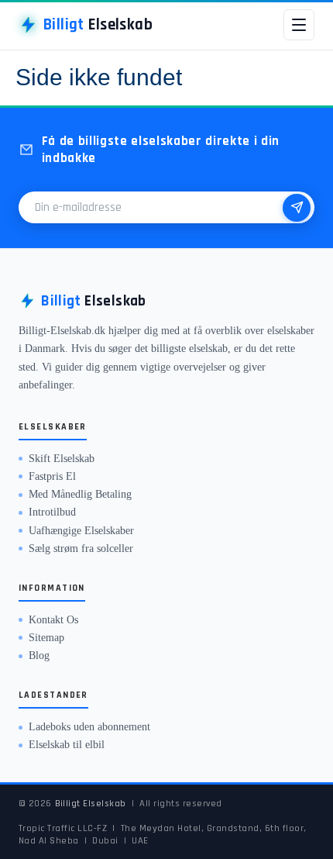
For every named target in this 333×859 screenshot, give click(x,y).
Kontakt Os (53, 620)
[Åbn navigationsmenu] (298, 24)
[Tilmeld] (297, 208)
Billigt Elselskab (91, 803)
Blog (39, 655)
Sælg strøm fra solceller (81, 548)
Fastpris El (52, 476)
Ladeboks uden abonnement (89, 727)
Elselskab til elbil (67, 744)
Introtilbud (52, 512)
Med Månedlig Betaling (80, 494)
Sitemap (46, 637)
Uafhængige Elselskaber (81, 530)
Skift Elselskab (61, 458)
